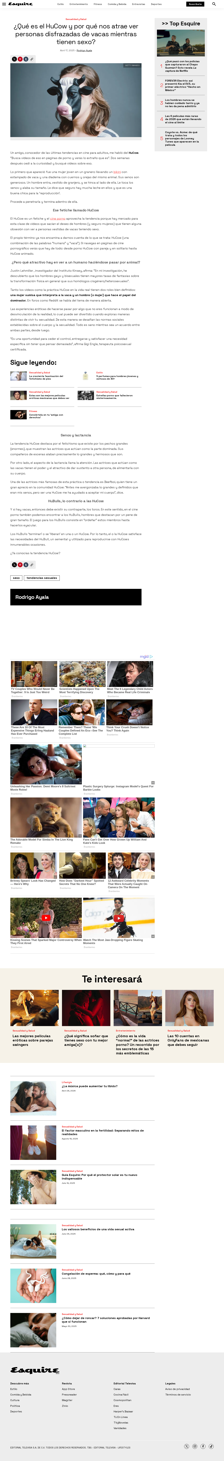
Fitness (98, 4)
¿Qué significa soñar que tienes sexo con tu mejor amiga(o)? (86, 1040)
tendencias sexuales (42, 578)
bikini (117, 172)
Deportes (156, 4)
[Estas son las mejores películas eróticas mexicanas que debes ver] (18, 395)
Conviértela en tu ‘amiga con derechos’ (46, 416)
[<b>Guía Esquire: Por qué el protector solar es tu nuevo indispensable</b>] (33, 1187)
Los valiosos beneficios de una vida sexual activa (98, 1229)
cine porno (57, 218)
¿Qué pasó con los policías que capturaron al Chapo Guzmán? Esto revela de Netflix (182, 66)
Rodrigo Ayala (84, 50)
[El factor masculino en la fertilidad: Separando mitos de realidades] (33, 1142)
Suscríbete (195, 4)
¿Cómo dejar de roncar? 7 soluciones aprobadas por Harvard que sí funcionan (106, 1319)
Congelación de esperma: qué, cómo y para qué (96, 1273)
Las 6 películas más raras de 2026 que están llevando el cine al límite (183, 119)
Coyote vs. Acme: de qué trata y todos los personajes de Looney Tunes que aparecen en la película (182, 138)
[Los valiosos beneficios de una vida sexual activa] (33, 1241)
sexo (16, 578)
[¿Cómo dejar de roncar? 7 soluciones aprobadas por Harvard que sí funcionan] (33, 1330)
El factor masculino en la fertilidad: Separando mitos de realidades (103, 1132)
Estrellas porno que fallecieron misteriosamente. (114, 397)
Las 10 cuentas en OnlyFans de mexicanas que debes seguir (188, 1040)
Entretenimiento (79, 4)
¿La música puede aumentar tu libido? (90, 1086)
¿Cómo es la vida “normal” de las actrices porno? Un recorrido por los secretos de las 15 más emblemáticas (137, 1045)
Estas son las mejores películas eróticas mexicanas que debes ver (49, 397)
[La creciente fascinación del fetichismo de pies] (18, 376)
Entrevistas (138, 4)
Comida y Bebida (117, 4)
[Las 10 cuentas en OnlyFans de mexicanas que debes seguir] (189, 1008)
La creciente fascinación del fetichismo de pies (46, 377)
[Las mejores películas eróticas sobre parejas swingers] (34, 1008)
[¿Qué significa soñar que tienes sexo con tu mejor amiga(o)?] (86, 1008)
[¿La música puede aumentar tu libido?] (33, 1098)
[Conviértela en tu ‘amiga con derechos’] (18, 414)
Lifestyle (67, 1082)
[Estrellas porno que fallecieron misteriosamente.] (86, 395)
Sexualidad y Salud (76, 19)
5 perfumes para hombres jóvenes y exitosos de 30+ (117, 377)
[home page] (20, 4)
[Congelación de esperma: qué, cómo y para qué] (33, 1286)
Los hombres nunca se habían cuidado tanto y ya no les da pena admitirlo (182, 103)
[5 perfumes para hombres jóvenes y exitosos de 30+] (86, 376)
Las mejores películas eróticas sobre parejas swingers (33, 1040)
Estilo (61, 4)
